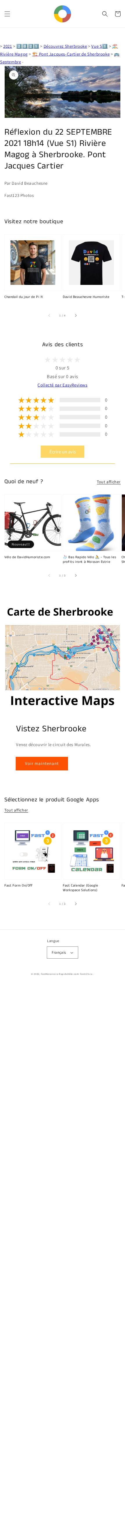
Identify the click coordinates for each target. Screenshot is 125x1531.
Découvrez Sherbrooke (65, 46)
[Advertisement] (62, 1258)
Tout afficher (109, 481)
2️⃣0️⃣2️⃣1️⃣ (27, 46)
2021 (7, 46)
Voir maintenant (42, 763)
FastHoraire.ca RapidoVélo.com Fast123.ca (66, 973)
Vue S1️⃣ (99, 46)
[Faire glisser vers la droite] (75, 315)
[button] (7, 14)
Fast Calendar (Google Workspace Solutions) (80, 888)
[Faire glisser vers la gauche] (49, 315)
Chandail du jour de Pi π (23, 297)
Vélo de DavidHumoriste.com (27, 557)
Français (59, 952)
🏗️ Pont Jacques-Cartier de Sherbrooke (71, 54)
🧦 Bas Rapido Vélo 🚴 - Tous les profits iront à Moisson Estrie (89, 560)
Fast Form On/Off (18, 885)
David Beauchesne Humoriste (86, 297)
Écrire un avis (62, 451)
